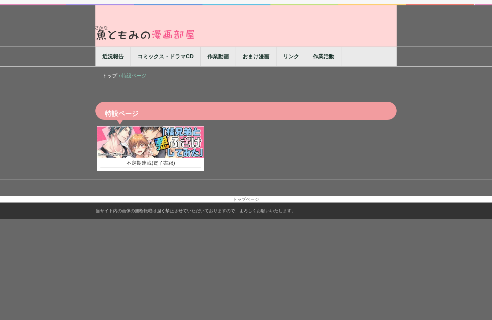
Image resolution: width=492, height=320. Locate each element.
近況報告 (113, 56)
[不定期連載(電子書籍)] (150, 142)
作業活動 (323, 56)
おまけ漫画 (256, 56)
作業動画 (218, 56)
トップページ (246, 199)
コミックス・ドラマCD (166, 56)
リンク (291, 56)
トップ (109, 75)
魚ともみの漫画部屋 (145, 32)
